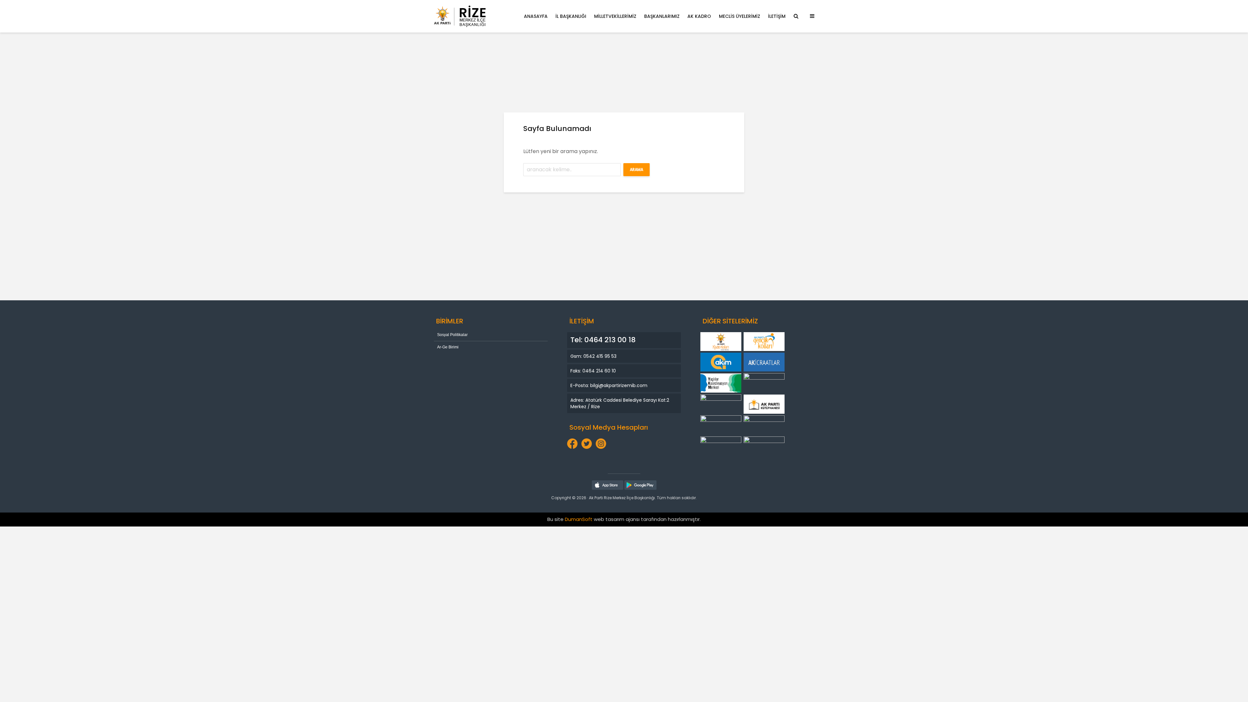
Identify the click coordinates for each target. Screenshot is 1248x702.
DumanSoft (578, 519)
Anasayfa (536, 16)
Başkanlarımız (662, 16)
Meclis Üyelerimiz (739, 16)
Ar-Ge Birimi (448, 347)
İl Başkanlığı (570, 16)
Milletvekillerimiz (615, 16)
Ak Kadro (699, 16)
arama (636, 169)
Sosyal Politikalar (452, 334)
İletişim (777, 16)
